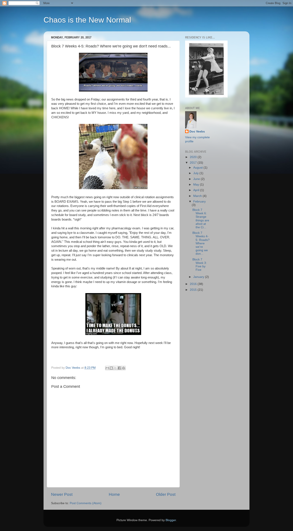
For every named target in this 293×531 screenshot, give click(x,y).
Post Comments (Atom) (85, 503)
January (199, 276)
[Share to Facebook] (119, 368)
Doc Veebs (197, 131)
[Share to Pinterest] (123, 368)
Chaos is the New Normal (87, 19)
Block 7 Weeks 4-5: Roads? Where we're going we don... (201, 243)
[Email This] (107, 368)
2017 (194, 162)
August (198, 167)
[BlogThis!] (111, 368)
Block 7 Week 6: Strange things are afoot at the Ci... (200, 218)
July (196, 173)
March (198, 196)
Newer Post (61, 494)
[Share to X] (115, 368)
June (197, 179)
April (196, 190)
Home (114, 494)
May (196, 184)
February (199, 201)
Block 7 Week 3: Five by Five (199, 265)
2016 (194, 284)
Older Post (165, 494)
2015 (194, 289)
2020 (194, 157)
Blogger (171, 520)
